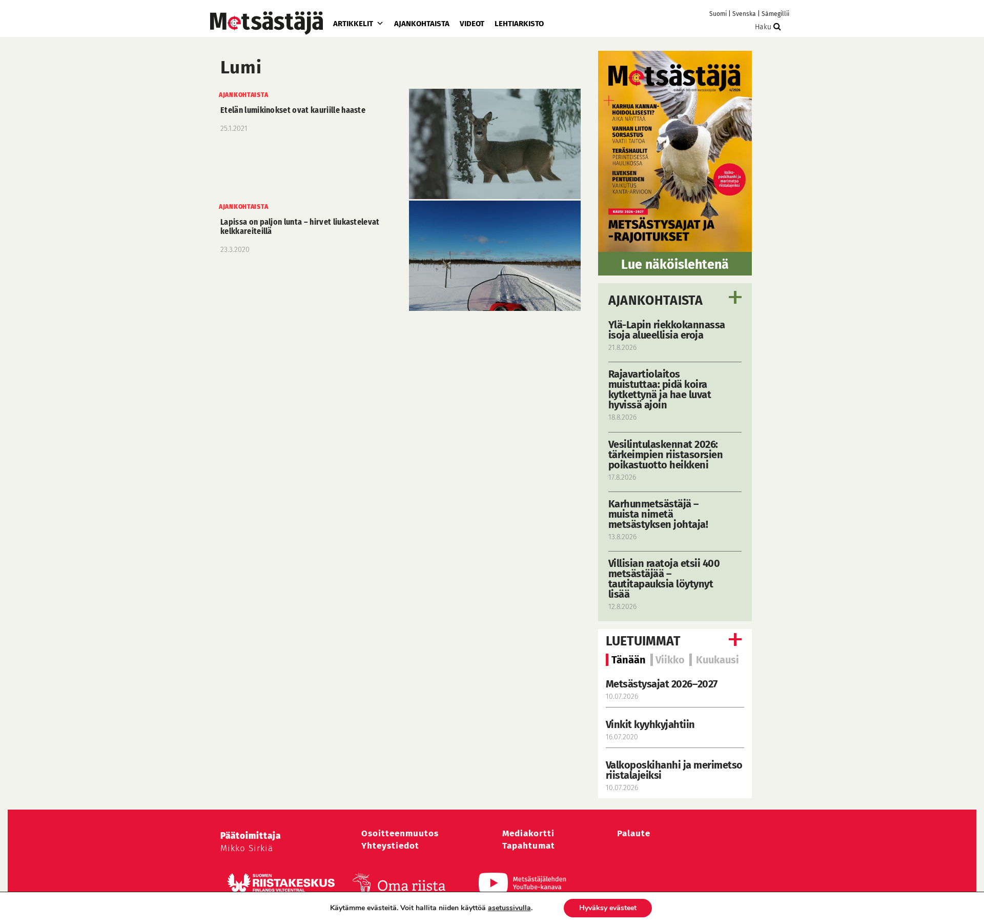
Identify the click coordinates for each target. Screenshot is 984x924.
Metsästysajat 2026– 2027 (661, 684)
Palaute (633, 833)
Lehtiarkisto (519, 23)
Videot (472, 23)
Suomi (718, 13)
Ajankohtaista (421, 23)
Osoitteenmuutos (400, 833)
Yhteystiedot (390, 845)
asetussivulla (509, 908)
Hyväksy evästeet (608, 908)
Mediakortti (528, 833)
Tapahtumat (528, 845)
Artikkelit (353, 23)
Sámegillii (775, 13)
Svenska (744, 13)
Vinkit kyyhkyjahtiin (650, 724)
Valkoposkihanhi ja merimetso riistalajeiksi (674, 770)
